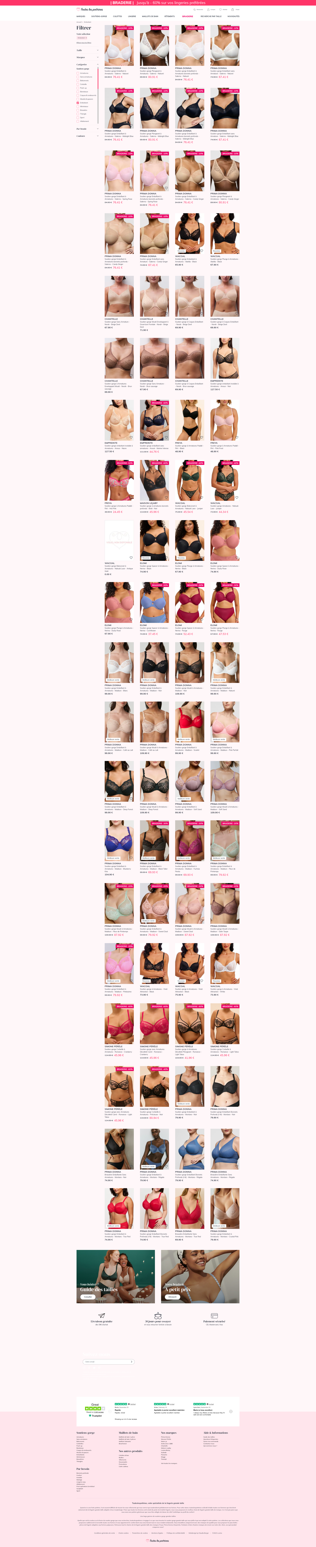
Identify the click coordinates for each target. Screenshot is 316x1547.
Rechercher (199, 9)
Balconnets (84, 81)
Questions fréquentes (210, 1439)
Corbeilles (80, 1444)
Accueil (79, 22)
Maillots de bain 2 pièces (127, 1439)
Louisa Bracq (165, 1450)
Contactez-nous (208, 1444)
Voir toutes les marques (169, 1463)
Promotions (123, 1464)
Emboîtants (80, 1455)
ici (96, 1379)
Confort (79, 1475)
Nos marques (169, 1433)
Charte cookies (123, 1533)
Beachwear (123, 1444)
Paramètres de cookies (140, 1533)
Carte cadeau (123, 1466)
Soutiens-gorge (99, 16)
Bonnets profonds (83, 1473)
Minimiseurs (81, 1457)
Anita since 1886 (167, 1444)
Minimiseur (84, 106)
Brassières (80, 1459)
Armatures (84, 73)
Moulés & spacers (86, 99)
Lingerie (132, 16)
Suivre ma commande (210, 1441)
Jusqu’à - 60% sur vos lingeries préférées (158, 2)
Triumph (164, 1459)
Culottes (117, 16)
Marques (81, 16)
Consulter (88, 1297)
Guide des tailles (209, 1437)
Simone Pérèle (166, 1439)
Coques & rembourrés (88, 95)
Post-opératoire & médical (85, 1486)
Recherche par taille (211, 16)
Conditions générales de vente (104, 1533)
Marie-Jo (164, 1441)
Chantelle (164, 1446)
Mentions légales (157, 1533)
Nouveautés (233, 16)
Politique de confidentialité (176, 1533)
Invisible (79, 1477)
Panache (164, 1455)
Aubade (164, 1452)
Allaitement (84, 121)
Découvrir (173, 1297)
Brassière (83, 110)
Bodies (121, 1457)
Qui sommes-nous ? (210, 1446)
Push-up (83, 88)
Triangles (80, 1461)
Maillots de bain (150, 16)
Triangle (83, 114)
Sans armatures (86, 77)
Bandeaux (84, 92)
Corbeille (83, 84)
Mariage (79, 1480)
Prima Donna (165, 1437)
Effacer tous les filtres (84, 43)
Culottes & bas (124, 1455)
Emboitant (81, 38)
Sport (82, 118)
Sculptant (80, 1489)
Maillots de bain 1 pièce (127, 1437)
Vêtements (169, 16)
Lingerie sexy (81, 1482)
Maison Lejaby (166, 1448)
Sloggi (163, 1457)
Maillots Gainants (125, 1441)
